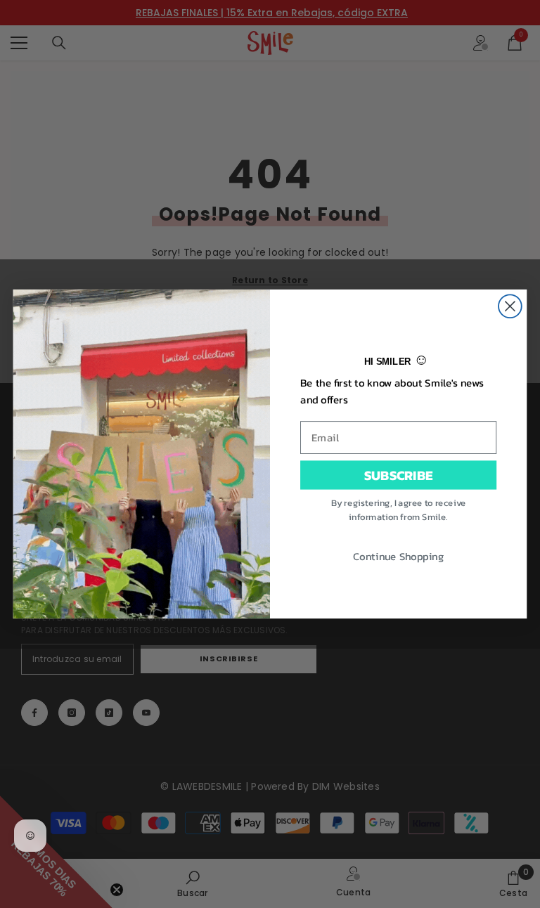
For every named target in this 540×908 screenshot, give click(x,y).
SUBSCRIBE (398, 474)
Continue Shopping (398, 555)
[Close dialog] (510, 306)
